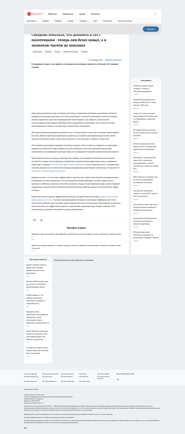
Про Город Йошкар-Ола (31, 376)
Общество (52, 14)
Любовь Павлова (113, 60)
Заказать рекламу (125, 21)
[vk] (35, 220)
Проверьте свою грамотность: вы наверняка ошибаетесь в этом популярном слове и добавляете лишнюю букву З (76, 236)
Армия (82, 14)
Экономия (37, 51)
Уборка (84, 51)
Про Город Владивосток (49, 381)
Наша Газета (83, 374)
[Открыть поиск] (155, 14)
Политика (95, 14)
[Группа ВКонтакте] (117, 379)
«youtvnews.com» (39, 395)
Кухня (57, 51)
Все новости (31, 21)
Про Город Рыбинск (66, 376)
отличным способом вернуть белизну (48, 171)
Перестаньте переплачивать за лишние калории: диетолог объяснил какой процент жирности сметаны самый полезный (76, 248)
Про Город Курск (47, 376)
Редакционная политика (31, 389)
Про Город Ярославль (67, 374)
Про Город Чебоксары (30, 374)
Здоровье (83, 21)
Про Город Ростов (84, 381)
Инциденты (68, 14)
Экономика (107, 21)
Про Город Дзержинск (30, 381)
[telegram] (42, 220)
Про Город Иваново (103, 374)
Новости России (70, 51)
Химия (48, 51)
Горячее (46, 21)
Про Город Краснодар (67, 381)
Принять (151, 29)
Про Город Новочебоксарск (50, 374)
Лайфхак (58, 21)
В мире (71, 21)
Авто (95, 21)
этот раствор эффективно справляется (68, 164)
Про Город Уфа (83, 376)
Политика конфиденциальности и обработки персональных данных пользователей (49, 417)
